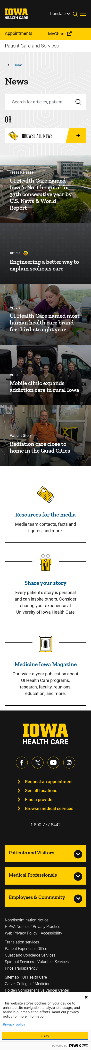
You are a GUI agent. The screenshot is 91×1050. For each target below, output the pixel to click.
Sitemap (12, 977)
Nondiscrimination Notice (26, 920)
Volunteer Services (53, 961)
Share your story (45, 582)
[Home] (19, 14)
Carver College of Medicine (27, 983)
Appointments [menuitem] (18, 33)
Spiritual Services (19, 961)
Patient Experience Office (26, 948)
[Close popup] (86, 997)
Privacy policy (14, 1024)
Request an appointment (49, 781)
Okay (45, 1036)
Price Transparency (21, 968)
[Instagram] (69, 763)
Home (18, 65)
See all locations (41, 790)
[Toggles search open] (76, 13)
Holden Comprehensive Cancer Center (37, 990)
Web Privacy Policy (21, 933)
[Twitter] (38, 763)
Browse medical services (49, 808)
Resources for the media (45, 514)
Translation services (22, 942)
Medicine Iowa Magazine (46, 664)
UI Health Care (34, 977)
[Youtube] (53, 763)
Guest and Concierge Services (30, 955)
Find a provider (39, 799)
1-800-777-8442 (45, 824)
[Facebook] (22, 763)
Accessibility (51, 933)
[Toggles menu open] (83, 13)
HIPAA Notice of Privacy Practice (32, 926)
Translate (58, 13)
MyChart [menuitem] (56, 33)
